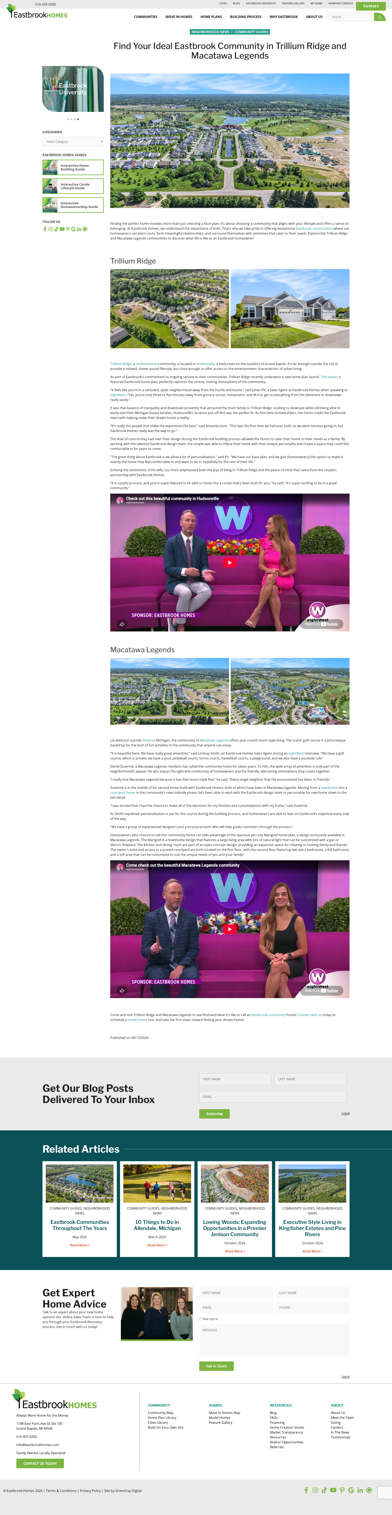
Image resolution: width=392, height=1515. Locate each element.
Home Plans (211, 16)
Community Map (160, 1412)
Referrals (277, 1447)
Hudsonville (205, 364)
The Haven (329, 377)
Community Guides (251, 32)
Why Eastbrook (284, 16)
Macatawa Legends (214, 740)
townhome (329, 787)
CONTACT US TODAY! (40, 1463)
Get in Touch (216, 1366)
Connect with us (309, 1015)
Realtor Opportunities (287, 1442)
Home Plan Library (162, 1417)
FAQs (274, 1417)
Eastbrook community (269, 1015)
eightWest (118, 395)
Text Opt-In (210, 1319)
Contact (371, 6)
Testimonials (341, 1437)
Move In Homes (179, 16)
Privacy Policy (90, 1490)
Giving (336, 1422)
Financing (277, 1422)
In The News (340, 1432)
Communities (145, 16)
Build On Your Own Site (165, 1427)
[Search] (380, 17)
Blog (236, 3)
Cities (223, 3)
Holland (148, 740)
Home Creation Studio (287, 1427)
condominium (146, 364)
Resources (278, 1437)
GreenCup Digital (128, 1490)
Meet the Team (342, 1417)
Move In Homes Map (224, 1412)
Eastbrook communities (314, 228)
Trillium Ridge (120, 364)
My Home (316, 3)
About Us (314, 16)
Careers (337, 1427)
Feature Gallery (293, 3)
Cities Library (158, 1422)
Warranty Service (341, 3)
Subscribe (214, 1113)
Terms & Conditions (61, 1490)
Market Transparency (286, 1432)
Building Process (246, 16)
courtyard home (122, 792)
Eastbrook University (261, 3)
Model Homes (219, 1417)
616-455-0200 (45, 4)
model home (137, 1019)
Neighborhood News (210, 32)
